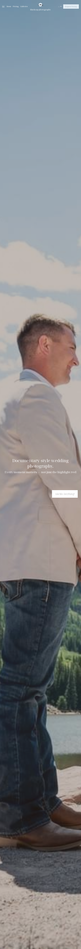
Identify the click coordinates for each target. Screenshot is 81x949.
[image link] (40, 4)
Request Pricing (71, 6)
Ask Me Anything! (65, 494)
